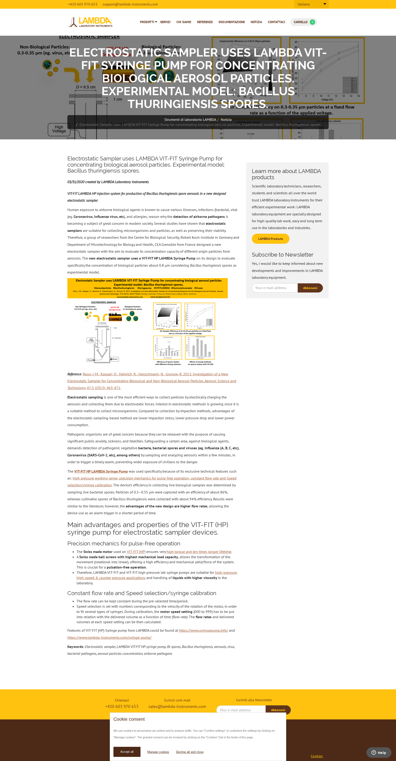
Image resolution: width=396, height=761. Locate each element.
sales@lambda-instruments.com (177, 706)
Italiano (304, 4)
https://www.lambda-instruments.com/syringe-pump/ (109, 637)
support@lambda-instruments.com (130, 4)
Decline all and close (190, 752)
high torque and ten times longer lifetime (199, 551)
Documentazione (232, 22)
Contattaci (276, 22)
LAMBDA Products (270, 239)
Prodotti (147, 22)
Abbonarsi (310, 288)
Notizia (256, 22)
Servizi (165, 22)
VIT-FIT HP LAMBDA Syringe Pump (101, 471)
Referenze (205, 22)
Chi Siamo (183, 22)
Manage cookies (158, 752)
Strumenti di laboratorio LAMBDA (190, 119)
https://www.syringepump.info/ (203, 630)
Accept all (127, 751)
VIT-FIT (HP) (136, 551)
